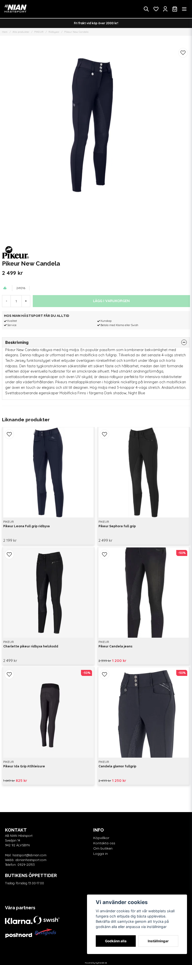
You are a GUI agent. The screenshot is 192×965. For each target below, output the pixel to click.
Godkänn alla (115, 941)
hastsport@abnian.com (29, 855)
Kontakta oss (104, 843)
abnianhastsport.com (31, 860)
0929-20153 (26, 865)
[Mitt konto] (165, 9)
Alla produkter (20, 31)
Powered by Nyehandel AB (96, 963)
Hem (5, 31)
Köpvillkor (101, 838)
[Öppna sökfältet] (146, 9)
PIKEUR (39, 31)
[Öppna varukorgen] (175, 9)
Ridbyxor (53, 31)
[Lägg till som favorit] (155, 9)
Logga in (100, 853)
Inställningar (158, 941)
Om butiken (102, 848)
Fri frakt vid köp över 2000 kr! (96, 23)
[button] (183, 52)
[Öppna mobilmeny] (184, 9)
